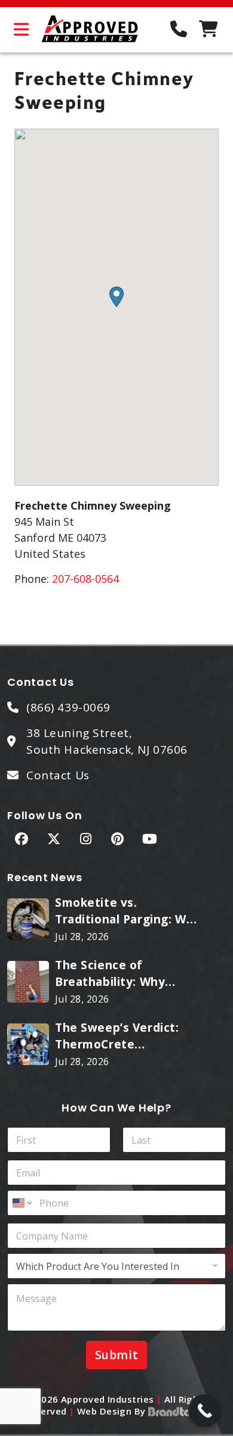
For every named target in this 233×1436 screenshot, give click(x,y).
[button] (116, 297)
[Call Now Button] (204, 1410)
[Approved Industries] (89, 30)
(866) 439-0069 (68, 707)
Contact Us (58, 775)
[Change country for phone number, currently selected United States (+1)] (21, 1203)
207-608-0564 (85, 579)
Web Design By (112, 1411)
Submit (116, 1355)
